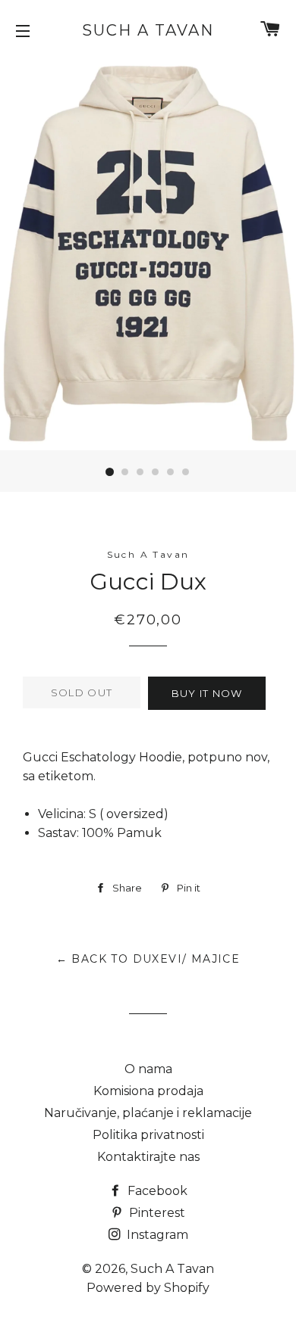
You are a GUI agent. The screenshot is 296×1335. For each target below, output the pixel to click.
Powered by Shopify (148, 1288)
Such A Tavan (148, 30)
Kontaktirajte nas (148, 1157)
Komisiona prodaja (148, 1091)
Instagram (156, 1235)
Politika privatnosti (148, 1135)
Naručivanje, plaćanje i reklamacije (148, 1113)
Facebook (155, 1191)
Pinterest (155, 1213)
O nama (148, 1069)
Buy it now (207, 693)
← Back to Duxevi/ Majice (148, 959)
